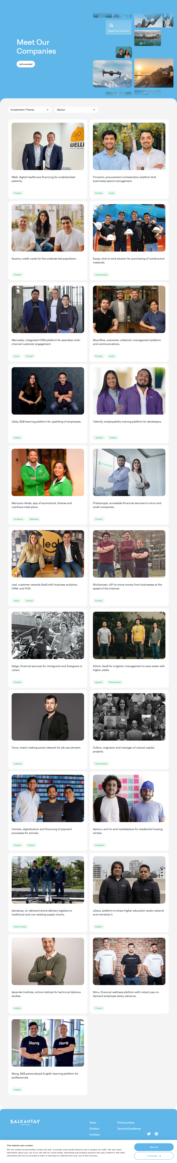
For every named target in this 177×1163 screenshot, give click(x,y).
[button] (29, 110)
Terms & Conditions (129, 1128)
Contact (94, 1128)
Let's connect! (25, 64)
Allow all (154, 1147)
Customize (153, 1156)
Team (92, 1122)
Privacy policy (126, 1122)
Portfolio (94, 1134)
